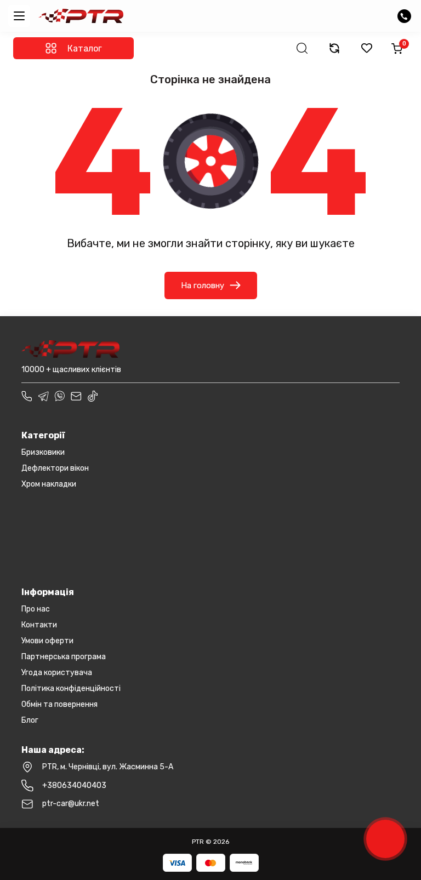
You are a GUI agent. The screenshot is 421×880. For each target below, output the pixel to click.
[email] (76, 396)
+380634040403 (74, 785)
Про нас (35, 609)
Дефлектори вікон (55, 468)
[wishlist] (367, 48)
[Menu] (19, 16)
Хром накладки (48, 484)
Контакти (39, 625)
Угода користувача (56, 672)
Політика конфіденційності (71, 688)
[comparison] (334, 48)
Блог (29, 720)
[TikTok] (92, 396)
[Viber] (59, 396)
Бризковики (43, 452)
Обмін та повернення (59, 704)
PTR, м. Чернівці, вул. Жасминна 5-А (107, 767)
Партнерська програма (63, 656)
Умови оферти (47, 640)
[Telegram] (43, 396)
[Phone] (26, 396)
